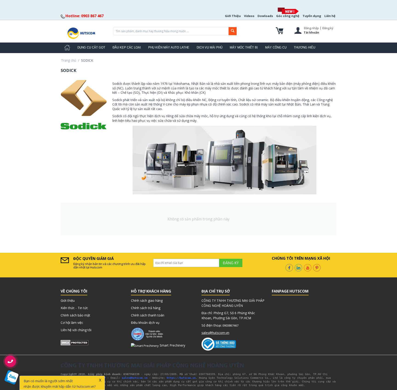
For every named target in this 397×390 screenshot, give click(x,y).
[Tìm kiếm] (233, 31)
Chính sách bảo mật (75, 315)
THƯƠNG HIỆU (304, 47)
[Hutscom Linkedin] (298, 267)
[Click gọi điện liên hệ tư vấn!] (10, 361)
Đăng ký (327, 28)
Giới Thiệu (233, 16)
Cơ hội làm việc (72, 322)
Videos (249, 16)
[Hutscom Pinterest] (316, 267)
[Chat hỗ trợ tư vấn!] (11, 377)
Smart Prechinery (172, 345)
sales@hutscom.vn (215, 332)
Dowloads (265, 16)
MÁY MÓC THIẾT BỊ (244, 47)
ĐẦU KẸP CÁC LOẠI (127, 47)
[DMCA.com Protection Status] (74, 342)
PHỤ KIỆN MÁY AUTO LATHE (168, 47)
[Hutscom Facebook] (289, 267)
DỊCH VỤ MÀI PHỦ (209, 47)
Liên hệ (329, 16)
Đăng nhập (311, 28)
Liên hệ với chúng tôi (76, 330)
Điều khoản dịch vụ (145, 322)
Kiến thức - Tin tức (74, 308)
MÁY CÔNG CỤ (275, 47)
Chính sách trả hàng (145, 308)
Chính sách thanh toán (147, 315)
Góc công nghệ (287, 16)
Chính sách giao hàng (147, 300)
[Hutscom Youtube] (307, 267)
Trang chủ (68, 60)
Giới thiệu (68, 300)
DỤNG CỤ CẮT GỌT (91, 47)
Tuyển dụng (312, 16)
